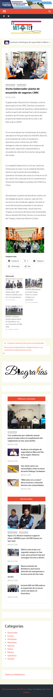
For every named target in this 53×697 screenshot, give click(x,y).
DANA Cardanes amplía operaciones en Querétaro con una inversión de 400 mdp (14, 321)
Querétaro (21, 85)
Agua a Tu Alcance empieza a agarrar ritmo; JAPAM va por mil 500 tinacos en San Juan (25, 538)
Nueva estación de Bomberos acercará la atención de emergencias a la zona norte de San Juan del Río (26, 571)
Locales (10, 636)
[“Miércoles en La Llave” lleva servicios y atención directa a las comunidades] (13, 482)
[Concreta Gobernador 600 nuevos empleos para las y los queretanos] (14, 283)
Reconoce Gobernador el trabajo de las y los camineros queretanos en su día (23, 348)
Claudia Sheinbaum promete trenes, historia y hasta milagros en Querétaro (33, 294)
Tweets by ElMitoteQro (15, 674)
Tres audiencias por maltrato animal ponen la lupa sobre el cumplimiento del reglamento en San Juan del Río (25, 438)
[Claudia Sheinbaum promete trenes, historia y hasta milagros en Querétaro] (33, 283)
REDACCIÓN (10, 97)
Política (10, 652)
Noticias (11, 645)
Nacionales (12, 642)
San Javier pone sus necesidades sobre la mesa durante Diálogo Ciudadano (33, 468)
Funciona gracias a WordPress (14, 689)
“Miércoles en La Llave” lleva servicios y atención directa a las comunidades (32, 482)
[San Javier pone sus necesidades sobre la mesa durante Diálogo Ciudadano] (13, 468)
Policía (10, 649)
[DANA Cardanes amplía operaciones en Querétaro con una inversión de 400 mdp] (14, 310)
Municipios (12, 432)
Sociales (10, 659)
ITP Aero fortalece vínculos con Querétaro (25, 343)
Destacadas (10, 85)
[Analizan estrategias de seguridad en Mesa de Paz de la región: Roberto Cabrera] (13, 452)
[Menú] (4, 11)
